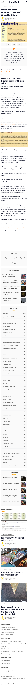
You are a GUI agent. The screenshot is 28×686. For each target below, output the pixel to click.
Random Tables (5, 630)
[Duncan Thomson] (2, 19)
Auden (15, 684)
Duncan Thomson (10, 18)
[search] (2, 2)
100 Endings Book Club (7, 632)
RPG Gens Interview (17, 6)
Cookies (20, 651)
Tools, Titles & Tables (7, 635)
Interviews (15, 630)
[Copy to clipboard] (24, 44)
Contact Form (16, 644)
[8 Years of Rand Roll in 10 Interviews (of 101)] (14, 557)
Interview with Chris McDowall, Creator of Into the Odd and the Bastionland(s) (12, 611)
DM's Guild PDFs (5, 644)
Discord (23, 644)
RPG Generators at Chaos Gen (10, 649)
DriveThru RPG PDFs (15, 641)
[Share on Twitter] (3, 44)
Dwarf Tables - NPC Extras (9, 489)
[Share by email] (19, 44)
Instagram (4, 646)
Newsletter (4, 641)
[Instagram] (12, 263)
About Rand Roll (5, 651)
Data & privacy (5, 654)
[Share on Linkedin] (14, 44)
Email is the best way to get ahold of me (14, 228)
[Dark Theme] (3, 2)
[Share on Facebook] (8, 44)
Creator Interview (6, 6)
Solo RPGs (4, 627)
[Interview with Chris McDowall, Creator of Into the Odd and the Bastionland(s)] (14, 592)
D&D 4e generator (8, 118)
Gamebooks (11, 627)
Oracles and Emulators (7, 534)
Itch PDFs (14, 651)
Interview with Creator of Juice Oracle (12, 539)
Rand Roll (12, 676)
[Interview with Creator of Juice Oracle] (14, 522)
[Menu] (26, 2)
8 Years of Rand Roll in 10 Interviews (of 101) (12, 573)
